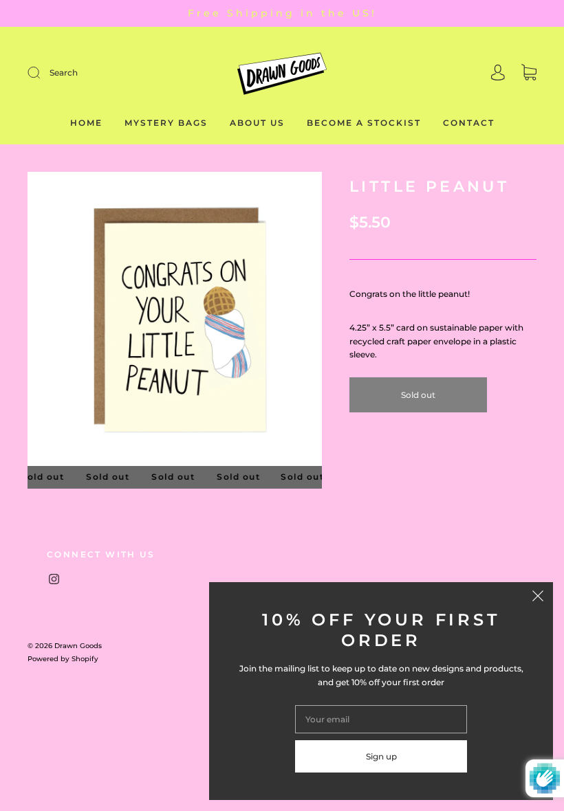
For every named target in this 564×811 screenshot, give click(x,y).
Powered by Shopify (63, 658)
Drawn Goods (78, 645)
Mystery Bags (166, 123)
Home (86, 123)
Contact (469, 123)
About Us (257, 123)
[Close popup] (538, 597)
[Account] (498, 74)
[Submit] (111, 72)
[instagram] (54, 579)
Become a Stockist (364, 123)
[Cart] (528, 74)
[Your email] (381, 719)
